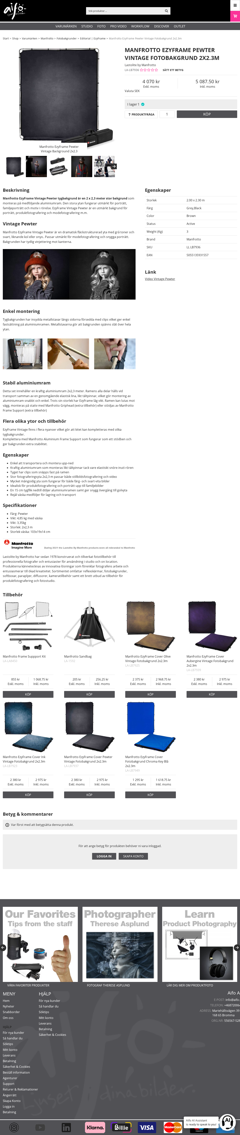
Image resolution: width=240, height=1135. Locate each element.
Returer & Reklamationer (20, 1089)
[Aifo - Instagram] (16, 1127)
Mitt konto (10, 1050)
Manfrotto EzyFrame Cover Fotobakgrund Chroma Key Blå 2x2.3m (146, 761)
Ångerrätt (9, 1095)
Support (8, 1084)
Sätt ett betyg (173, 70)
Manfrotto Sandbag (78, 656)
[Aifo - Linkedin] (68, 1127)
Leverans (9, 1055)
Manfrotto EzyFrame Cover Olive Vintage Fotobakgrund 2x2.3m (148, 658)
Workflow (140, 26)
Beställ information (16, 1072)
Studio (87, 26)
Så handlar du (12, 1038)
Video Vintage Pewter (160, 279)
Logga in (104, 856)
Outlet (179, 26)
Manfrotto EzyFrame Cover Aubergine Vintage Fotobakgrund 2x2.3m (210, 661)
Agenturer (10, 1078)
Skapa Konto (12, 1101)
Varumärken (66, 26)
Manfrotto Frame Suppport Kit (24, 656)
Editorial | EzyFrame (93, 38)
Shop (15, 38)
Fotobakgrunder (67, 38)
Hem (6, 1001)
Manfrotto (47, 38)
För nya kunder (13, 1033)
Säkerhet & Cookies (16, 1067)
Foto (101, 26)
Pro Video (118, 26)
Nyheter (8, 1006)
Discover (161, 26)
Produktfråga (143, 114)
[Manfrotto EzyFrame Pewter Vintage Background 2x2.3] (59, 98)
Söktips (8, 1044)
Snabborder (11, 1012)
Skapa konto (133, 856)
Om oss (8, 1018)
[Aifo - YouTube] (42, 1127)
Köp (207, 114)
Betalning (9, 1061)
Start (6, 38)
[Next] (114, 166)
